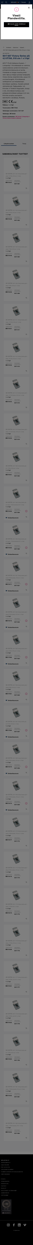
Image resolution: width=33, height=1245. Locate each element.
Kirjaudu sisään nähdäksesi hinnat (17, 24)
